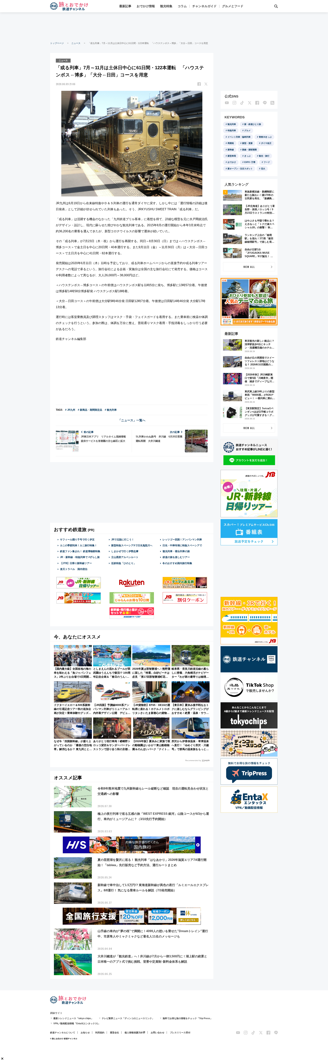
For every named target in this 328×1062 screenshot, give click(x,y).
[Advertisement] (164, 26)
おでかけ (232, 162)
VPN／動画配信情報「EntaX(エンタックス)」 (76, 1023)
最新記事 (125, 6)
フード (267, 162)
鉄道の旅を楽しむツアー (176, 557)
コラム (182, 6)
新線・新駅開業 (249, 149)
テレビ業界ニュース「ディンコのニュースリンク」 (128, 1018)
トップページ (57, 43)
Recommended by (193, 760)
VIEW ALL (249, 267)
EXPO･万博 (249, 162)
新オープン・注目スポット (240, 168)
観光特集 (166, 6)
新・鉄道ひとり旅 (252, 124)
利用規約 (99, 1032)
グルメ (247, 130)
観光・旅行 (264, 156)
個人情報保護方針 (134, 1032)
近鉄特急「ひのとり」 (123, 563)
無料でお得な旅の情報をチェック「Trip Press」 (187, 1018)
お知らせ (85, 1032)
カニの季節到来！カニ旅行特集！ (78, 545)
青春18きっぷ (265, 137)
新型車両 (232, 156)
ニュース (75, 43)
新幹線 (231, 149)
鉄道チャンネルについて (62, 1032)
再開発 (231, 143)
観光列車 (232, 124)
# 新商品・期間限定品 (90, 409)
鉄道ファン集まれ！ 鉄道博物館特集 (80, 551)
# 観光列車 (111, 409)
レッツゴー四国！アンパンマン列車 (182, 539)
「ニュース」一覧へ (131, 420)
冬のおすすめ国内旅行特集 (177, 563)
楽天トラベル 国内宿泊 (73, 569)
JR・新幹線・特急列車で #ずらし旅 (80, 557)
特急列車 (232, 130)
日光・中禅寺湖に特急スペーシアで (182, 545)
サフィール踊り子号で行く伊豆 (77, 539)
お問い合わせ (157, 1032)
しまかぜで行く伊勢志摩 (124, 551)
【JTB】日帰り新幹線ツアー (76, 563)
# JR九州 (70, 409)
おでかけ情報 (146, 6)
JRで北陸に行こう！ (122, 539)
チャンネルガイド (204, 6)
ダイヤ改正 (266, 143)
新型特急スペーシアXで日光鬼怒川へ (131, 545)
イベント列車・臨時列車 (239, 137)
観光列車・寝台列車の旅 (176, 551)
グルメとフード (232, 6)
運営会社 (114, 1032)
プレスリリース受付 (180, 1032)
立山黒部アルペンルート (124, 557)
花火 (263, 168)
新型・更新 (247, 143)
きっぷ (247, 156)
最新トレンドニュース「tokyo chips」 (73, 1018)
